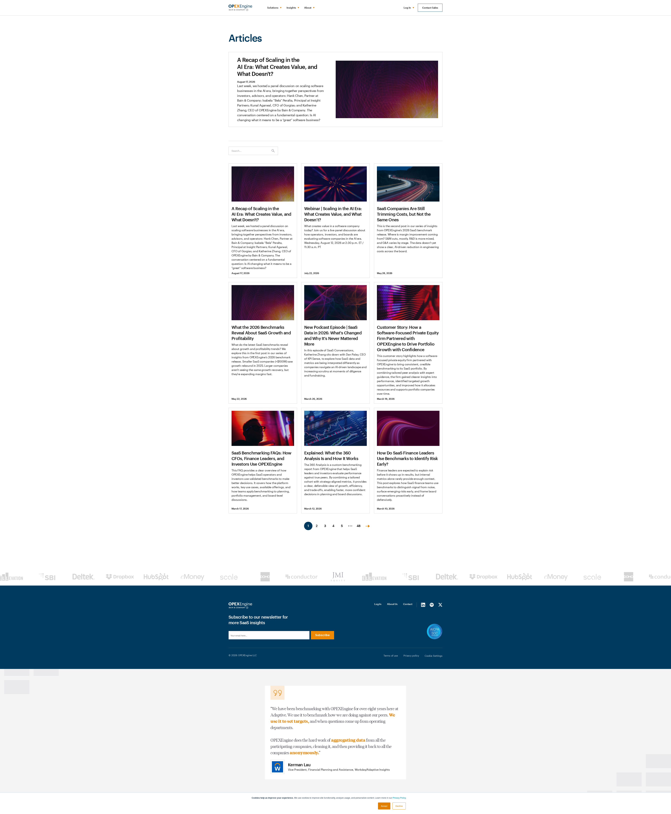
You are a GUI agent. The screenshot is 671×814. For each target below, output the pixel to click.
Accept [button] (384, 805)
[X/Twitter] (440, 604)
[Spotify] (432, 604)
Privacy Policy (399, 797)
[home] (240, 8)
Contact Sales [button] (430, 7)
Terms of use (391, 655)
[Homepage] (240, 605)
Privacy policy (411, 655)
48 (358, 526)
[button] (274, 7)
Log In (377, 604)
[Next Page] (368, 526)
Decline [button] (399, 805)
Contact (407, 604)
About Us (392, 604)
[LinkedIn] (423, 604)
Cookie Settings (433, 655)
